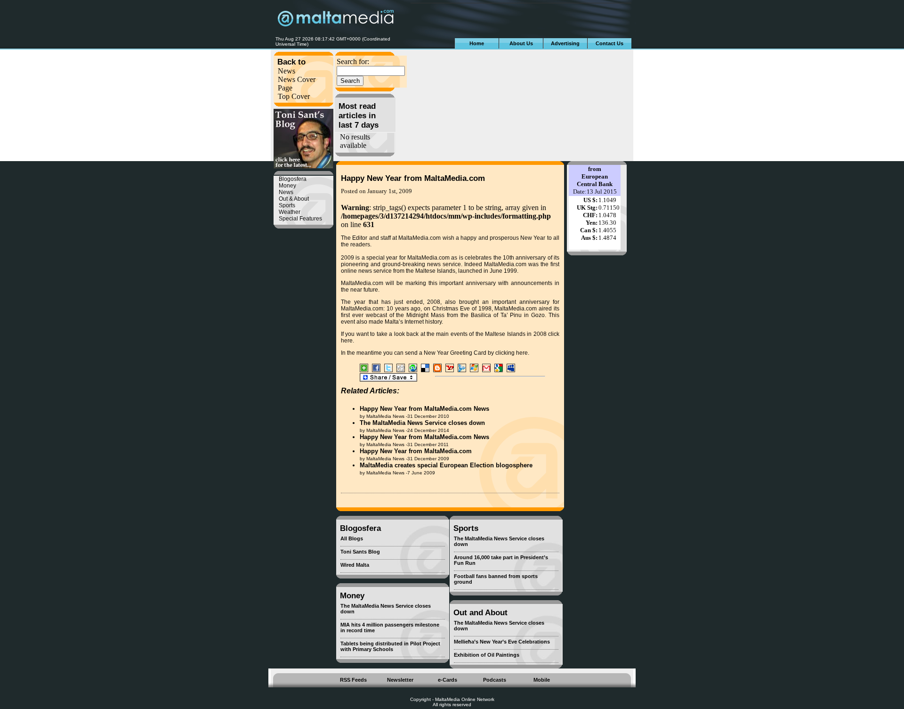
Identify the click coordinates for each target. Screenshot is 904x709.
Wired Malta (354, 565)
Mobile (541, 680)
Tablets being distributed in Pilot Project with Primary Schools (390, 646)
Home (476, 43)
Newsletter (400, 680)
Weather (289, 212)
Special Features (300, 218)
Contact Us (609, 43)
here (347, 340)
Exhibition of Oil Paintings (486, 655)
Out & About (294, 199)
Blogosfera (293, 179)
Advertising (565, 43)
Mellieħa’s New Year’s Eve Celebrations (502, 641)
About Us (521, 43)
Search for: (353, 61)
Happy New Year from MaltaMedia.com (413, 178)
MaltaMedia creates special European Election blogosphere (446, 465)
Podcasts (494, 680)
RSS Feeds (353, 680)
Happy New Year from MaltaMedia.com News (424, 408)
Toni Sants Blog (360, 551)
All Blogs (351, 538)
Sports (287, 205)
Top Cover (294, 96)
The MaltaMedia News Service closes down (422, 422)
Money (287, 185)
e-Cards (447, 680)
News (286, 71)
